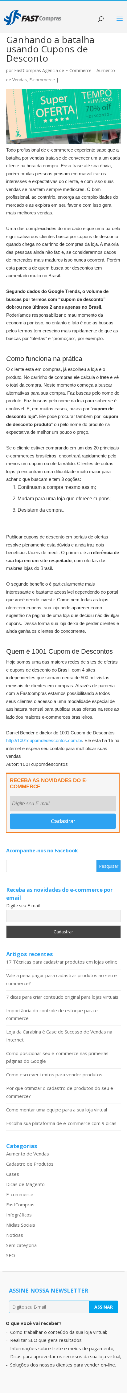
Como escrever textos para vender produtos (54, 1074)
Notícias (14, 1235)
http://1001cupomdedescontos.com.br (44, 740)
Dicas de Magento (25, 1184)
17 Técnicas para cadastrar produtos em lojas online (61, 962)
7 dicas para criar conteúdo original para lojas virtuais (62, 997)
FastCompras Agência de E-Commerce (53, 70)
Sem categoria (21, 1245)
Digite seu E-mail (23, 905)
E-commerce (42, 80)
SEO (10, 1255)
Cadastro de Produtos (30, 1164)
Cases (12, 1174)
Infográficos (19, 1215)
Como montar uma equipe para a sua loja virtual (56, 1110)
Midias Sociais (20, 1225)
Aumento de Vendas (27, 1154)
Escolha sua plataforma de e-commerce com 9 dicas (61, 1123)
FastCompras (20, 1204)
